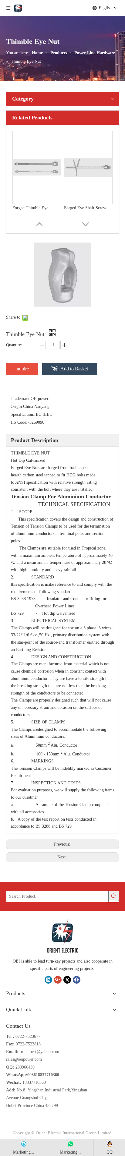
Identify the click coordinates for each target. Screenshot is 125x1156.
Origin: (17, 406)
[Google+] (58, 980)
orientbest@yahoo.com (39, 1051)
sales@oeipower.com (24, 1059)
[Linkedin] (48, 980)
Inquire (22, 368)
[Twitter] (67, 980)
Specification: (22, 414)
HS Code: (19, 422)
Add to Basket (74, 368)
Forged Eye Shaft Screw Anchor (88, 208)
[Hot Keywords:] (114, 896)
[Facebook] (76, 980)
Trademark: (21, 398)
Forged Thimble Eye (30, 208)
